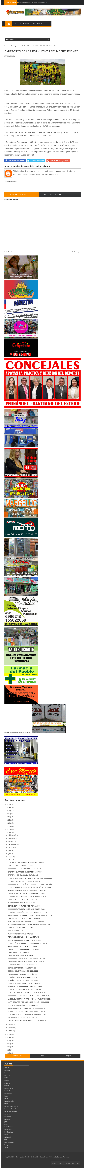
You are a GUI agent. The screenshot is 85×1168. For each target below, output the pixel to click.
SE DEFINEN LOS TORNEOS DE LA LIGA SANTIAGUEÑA (27, 897)
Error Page (75, 1163)
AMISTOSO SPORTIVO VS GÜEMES (20, 934)
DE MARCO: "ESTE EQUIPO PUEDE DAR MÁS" (24, 983)
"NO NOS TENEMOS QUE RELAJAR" (20, 928)
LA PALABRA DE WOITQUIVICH (18, 952)
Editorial (7, 1091)
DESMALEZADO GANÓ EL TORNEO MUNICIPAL (24, 881)
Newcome (7, 1116)
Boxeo (6, 1080)
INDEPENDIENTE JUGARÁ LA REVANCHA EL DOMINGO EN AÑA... (30, 884)
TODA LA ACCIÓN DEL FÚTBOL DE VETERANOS (24, 940)
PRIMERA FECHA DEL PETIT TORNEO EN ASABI (24, 990)
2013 (8, 1044)
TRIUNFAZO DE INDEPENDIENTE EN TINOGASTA (25, 986)
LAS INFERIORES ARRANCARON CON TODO (23, 949)
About (60, 1163)
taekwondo (7, 1137)
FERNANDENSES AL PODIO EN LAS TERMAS (23, 937)
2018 (8, 829)
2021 (8, 820)
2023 (8, 814)
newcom (7, 1114)
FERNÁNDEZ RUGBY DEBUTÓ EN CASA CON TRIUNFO (27, 1020)
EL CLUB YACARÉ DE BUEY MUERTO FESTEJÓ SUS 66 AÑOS (29, 887)
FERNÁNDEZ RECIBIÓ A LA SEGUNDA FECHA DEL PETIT (27, 912)
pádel (6, 1124)
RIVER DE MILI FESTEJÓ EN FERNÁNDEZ (22, 900)
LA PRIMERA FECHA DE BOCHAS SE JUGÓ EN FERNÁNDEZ (28, 1002)
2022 (8, 817)
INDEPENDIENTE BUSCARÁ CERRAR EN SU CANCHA (26, 959)
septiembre (12, 844)
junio (10, 854)
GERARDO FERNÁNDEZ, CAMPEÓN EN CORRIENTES (26, 1011)
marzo (11, 1024)
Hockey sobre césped (11, 1106)
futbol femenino (9, 1101)
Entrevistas (8, 1093)
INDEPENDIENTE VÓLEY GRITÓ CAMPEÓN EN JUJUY (26, 909)
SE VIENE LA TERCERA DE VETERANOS (22, 968)
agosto (11, 847)
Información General (10, 1111)
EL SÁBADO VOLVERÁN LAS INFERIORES (22, 965)
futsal (6, 1103)
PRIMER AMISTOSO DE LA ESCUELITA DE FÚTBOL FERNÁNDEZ (30, 878)
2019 (8, 826)
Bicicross (7, 1075)
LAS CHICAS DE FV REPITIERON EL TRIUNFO (24, 918)
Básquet (7, 1070)
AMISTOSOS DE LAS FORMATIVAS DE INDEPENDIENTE (27, 1008)
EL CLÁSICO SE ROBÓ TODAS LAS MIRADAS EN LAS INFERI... (29, 924)
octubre (11, 841)
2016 (8, 1034)
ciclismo (7, 1083)
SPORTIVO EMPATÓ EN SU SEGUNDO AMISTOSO (25, 872)
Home (54, 1163)
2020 (8, 823)
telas (6, 1140)
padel (6, 1122)
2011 (8, 1050)
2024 (8, 811)
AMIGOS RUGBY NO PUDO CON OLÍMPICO (23, 974)
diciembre (12, 835)
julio (10, 850)
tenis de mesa (9, 1142)
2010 (8, 1053)
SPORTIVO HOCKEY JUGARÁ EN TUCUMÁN (23, 875)
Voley (6, 1145)
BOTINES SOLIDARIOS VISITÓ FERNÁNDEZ (23, 971)
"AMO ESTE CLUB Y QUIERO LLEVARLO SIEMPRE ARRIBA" (28, 863)
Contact (67, 1163)
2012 (8, 1047)
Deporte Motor (9, 1088)
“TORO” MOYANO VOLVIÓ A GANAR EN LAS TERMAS (26, 962)
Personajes (8, 1129)
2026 (8, 804)
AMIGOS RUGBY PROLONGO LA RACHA (22, 903)
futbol (6, 1096)
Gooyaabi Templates (63, 1157)
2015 (8, 1037)
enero (11, 1031)
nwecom (7, 1119)
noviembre (12, 838)
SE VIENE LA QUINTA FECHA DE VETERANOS (24, 906)
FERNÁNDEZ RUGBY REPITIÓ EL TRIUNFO (23, 980)
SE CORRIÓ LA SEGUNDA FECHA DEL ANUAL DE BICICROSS (29, 943)
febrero (11, 1027)
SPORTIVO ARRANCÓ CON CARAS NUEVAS (23, 1005)
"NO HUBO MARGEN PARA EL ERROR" (21, 866)
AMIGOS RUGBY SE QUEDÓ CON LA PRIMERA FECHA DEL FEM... (30, 915)
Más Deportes (20, 1157)
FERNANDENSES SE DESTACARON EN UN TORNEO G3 (27, 890)
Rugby (6, 1134)
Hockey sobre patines (11, 1109)
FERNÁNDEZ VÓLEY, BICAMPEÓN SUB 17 (22, 977)
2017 (8, 832)
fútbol (6, 1098)
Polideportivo (8, 1132)
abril (10, 860)
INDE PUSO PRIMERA (15, 931)
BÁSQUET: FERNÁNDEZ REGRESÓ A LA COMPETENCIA (27, 921)
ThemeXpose (44, 1157)
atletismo (7, 1068)
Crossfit (6, 1086)
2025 (8, 807)
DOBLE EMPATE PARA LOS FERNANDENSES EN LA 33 (26, 1014)
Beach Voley (8, 1073)
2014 (8, 1041)
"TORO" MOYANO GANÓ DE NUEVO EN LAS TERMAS (26, 893)
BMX (6, 1078)
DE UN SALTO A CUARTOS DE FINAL (20, 955)
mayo (11, 857)
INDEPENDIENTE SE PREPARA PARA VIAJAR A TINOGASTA (28, 996)
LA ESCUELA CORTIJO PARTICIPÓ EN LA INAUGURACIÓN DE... (29, 999)
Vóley (6, 1147)
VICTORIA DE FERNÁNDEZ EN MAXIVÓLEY (23, 1017)
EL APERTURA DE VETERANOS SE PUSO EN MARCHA (27, 993)
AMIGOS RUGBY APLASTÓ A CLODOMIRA (22, 946)
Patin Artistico (8, 1127)
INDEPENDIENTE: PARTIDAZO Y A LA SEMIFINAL (25, 869)
